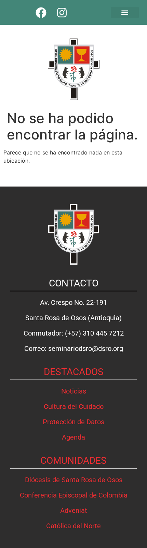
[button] (125, 12)
